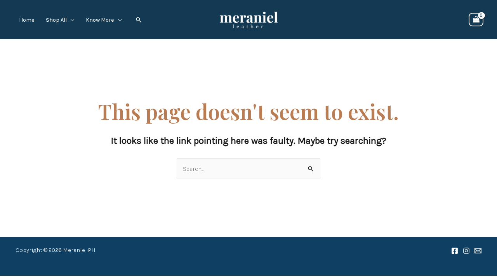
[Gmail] (477, 250)
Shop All (56, 20)
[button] (138, 19)
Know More (100, 20)
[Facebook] (454, 250)
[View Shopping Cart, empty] (476, 20)
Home (27, 20)
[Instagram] (466, 250)
